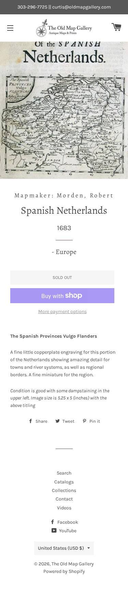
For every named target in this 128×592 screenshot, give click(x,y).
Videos (64, 508)
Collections (64, 490)
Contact (64, 499)
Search (64, 473)
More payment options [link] (62, 311)
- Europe (64, 251)
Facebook (67, 522)
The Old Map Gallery (73, 564)
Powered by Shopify (64, 571)
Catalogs (64, 482)
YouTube (67, 531)
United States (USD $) (61, 548)
